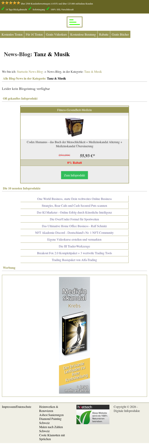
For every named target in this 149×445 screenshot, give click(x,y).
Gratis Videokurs (56, 34)
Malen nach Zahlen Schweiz (51, 429)
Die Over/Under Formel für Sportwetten (74, 219)
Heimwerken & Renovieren (48, 409)
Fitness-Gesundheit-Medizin (74, 110)
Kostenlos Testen (12, 34)
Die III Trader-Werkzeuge (74, 246)
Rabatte (103, 34)
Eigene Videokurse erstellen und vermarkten (74, 239)
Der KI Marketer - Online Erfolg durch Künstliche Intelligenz (74, 212)
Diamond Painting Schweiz (50, 421)
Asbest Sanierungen (51, 415)
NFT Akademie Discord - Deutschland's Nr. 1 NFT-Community (74, 232)
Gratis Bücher (120, 34)
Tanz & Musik (92, 71)
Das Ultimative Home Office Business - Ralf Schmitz (74, 226)
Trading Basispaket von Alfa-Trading (74, 260)
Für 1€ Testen (34, 34)
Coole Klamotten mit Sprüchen (52, 437)
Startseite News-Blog (30, 71)
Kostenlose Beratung (83, 34)
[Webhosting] (92, 423)
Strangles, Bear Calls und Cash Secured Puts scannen (74, 205)
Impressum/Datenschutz (16, 407)
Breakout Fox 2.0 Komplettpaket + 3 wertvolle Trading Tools (74, 253)
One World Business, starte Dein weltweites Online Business (74, 199)
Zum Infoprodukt (74, 175)
